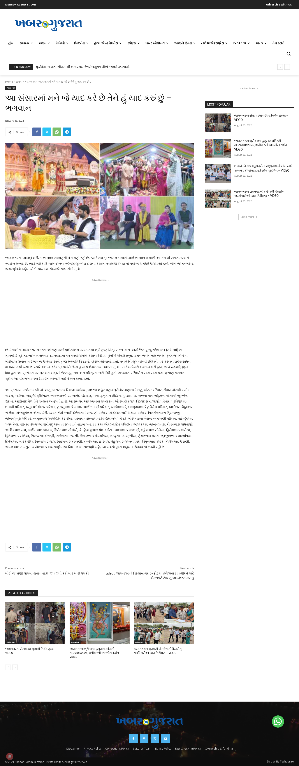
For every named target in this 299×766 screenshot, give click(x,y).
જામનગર (30, 81)
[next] (287, 67)
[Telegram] (67, 132)
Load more (248, 217)
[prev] (280, 67)
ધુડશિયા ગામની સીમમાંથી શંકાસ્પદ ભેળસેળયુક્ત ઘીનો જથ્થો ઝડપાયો (83, 67)
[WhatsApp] (57, 132)
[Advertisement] (193, 25)
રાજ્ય (19, 81)
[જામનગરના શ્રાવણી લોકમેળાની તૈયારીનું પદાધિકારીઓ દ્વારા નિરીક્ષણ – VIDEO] (164, 623)
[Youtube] (165, 738)
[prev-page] (8, 667)
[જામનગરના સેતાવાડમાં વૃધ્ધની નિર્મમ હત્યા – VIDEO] (35, 623)
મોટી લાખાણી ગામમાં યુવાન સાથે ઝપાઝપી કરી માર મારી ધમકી (47, 573)
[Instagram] (144, 738)
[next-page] (15, 667)
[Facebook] (36, 132)
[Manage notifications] (9, 756)
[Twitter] (46, 132)
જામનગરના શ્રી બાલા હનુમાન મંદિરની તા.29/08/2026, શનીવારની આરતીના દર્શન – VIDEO (96, 652)
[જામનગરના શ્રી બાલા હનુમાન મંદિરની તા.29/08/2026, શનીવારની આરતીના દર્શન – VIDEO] (100, 623)
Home (9, 81)
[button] (288, 53)
